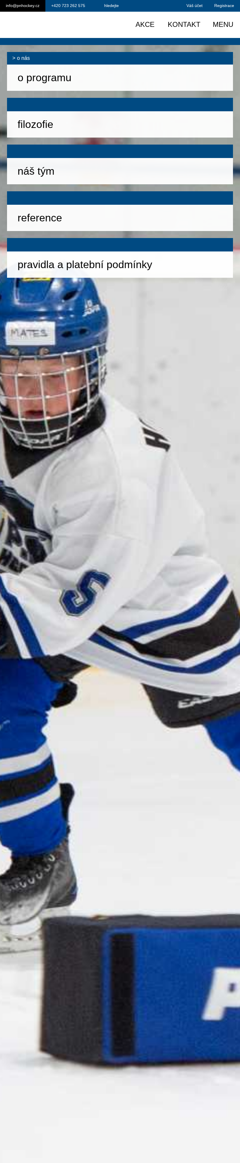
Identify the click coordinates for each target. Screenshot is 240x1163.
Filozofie (35, 124)
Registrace (224, 5)
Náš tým (36, 171)
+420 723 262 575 (68, 5)
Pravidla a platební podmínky (85, 264)
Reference (40, 218)
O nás (23, 58)
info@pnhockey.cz (23, 5)
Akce (145, 24)
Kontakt (184, 24)
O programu (44, 78)
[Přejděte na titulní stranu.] (55, 25)
